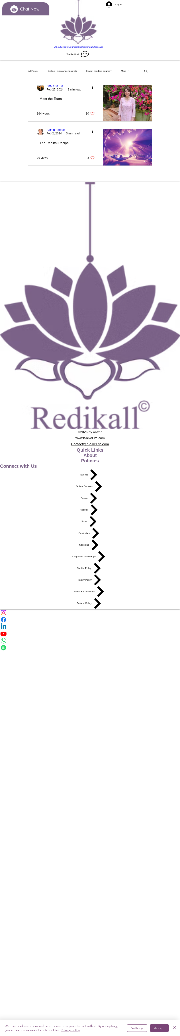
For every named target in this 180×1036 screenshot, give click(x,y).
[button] (146, 71)
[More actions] (94, 87)
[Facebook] (90, 619)
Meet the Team (51, 99)
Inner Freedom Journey (99, 71)
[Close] (174, 1028)
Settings (137, 1028)
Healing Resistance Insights (62, 71)
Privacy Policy (70, 1030)
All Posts (33, 71)
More (123, 71)
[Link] (78, 22)
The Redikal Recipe (54, 143)
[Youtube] (90, 633)
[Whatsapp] (90, 640)
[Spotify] (90, 647)
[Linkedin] (90, 626)
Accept (159, 1028)
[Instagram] (90, 612)
